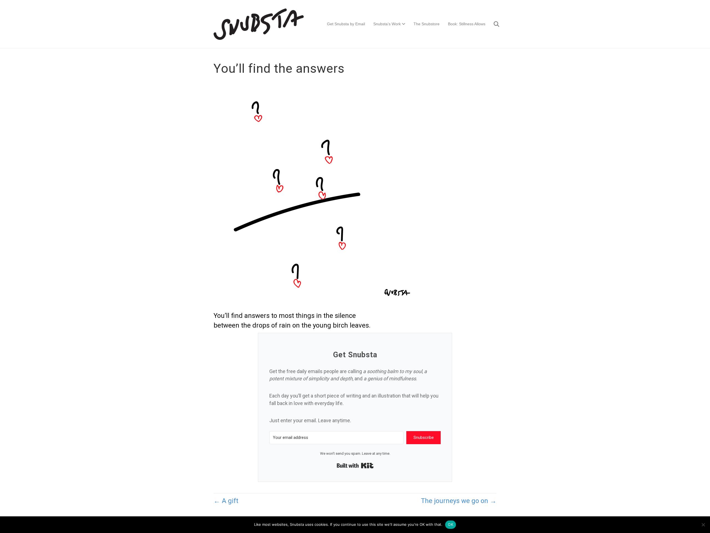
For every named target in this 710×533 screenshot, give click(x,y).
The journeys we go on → (458, 501)
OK (450, 524)
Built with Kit (355, 466)
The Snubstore (427, 24)
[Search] (493, 24)
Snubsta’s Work (387, 24)
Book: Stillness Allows (466, 24)
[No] (703, 524)
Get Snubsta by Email (346, 24)
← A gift (226, 501)
